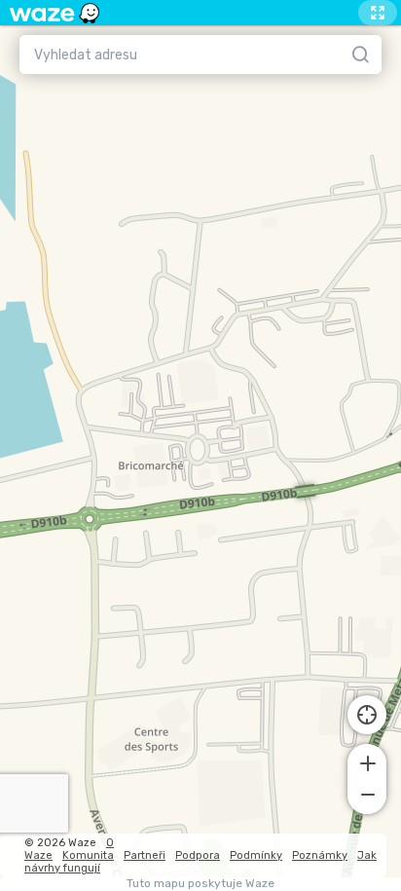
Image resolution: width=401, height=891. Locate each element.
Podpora (197, 855)
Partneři (144, 855)
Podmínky (256, 855)
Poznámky (319, 855)
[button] (366, 761)
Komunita (88, 855)
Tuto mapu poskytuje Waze (200, 883)
